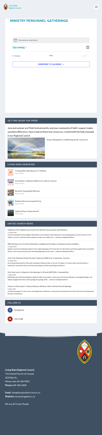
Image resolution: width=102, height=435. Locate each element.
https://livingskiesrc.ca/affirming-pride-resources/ (67, 140)
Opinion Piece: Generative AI (27, 211)
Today (51, 55)
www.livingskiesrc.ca (25, 396)
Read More (70, 237)
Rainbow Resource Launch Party (28, 201)
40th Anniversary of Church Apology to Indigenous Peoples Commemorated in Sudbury (43, 244)
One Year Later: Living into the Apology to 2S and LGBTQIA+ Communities (38, 272)
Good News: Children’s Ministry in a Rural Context (36, 181)
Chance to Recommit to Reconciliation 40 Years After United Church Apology (39, 286)
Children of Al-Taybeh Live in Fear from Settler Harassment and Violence (37, 230)
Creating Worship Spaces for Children (30, 171)
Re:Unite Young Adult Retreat (27, 191)
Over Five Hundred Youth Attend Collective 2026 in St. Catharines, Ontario (39, 258)
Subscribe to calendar (49, 64)
